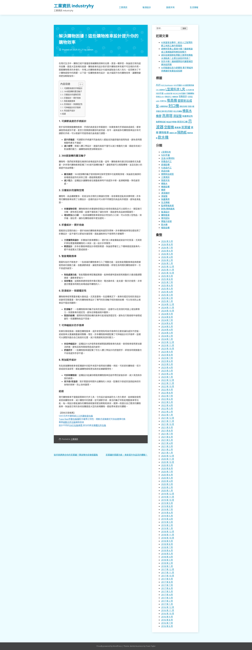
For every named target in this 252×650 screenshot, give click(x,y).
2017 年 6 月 (167, 588)
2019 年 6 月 (167, 512)
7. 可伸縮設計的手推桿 (71, 107)
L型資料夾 (173, 89)
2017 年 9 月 (167, 578)
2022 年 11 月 (167, 383)
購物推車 (164, 132)
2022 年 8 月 (167, 392)
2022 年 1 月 (167, 414)
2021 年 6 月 (167, 436)
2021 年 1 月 (167, 452)
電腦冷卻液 (166, 221)
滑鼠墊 (177, 116)
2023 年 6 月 (167, 361)
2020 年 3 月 (167, 484)
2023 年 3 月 (167, 370)
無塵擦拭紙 (161, 121)
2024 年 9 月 (167, 313)
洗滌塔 (167, 115)
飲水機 (163, 137)
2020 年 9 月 (167, 465)
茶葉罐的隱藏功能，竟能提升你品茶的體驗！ (127, 454)
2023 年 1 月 (167, 377)
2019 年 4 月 (167, 519)
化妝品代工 (166, 167)
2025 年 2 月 (167, 298)
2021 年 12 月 (167, 418)
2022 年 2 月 (167, 411)
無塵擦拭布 (187, 116)
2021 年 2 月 (167, 449)
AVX (158, 85)
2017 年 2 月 (167, 601)
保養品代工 (168, 97)
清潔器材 (165, 193)
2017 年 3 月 (167, 597)
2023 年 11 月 (167, 345)
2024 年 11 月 (167, 307)
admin (90, 49)
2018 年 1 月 (167, 566)
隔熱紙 (182, 132)
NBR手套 (160, 93)
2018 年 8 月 (167, 544)
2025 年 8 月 (167, 279)
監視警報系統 (167, 205)
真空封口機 (182, 121)
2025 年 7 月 (167, 282)
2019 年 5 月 (167, 515)
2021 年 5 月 (167, 440)
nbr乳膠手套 (190, 90)
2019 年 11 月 (167, 496)
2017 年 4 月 (167, 594)
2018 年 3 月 (167, 560)
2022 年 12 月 (167, 380)
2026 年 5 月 (167, 254)
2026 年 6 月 (167, 250)
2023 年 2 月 (167, 373)
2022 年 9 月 (167, 389)
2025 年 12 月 (167, 266)
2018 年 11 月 (167, 534)
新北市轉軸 (177, 111)
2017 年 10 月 (167, 575)
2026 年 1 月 (167, 263)
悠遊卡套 (191, 106)
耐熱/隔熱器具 (168, 208)
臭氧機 (177, 127)
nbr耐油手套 (168, 93)
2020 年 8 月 (167, 468)
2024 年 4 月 (167, 329)
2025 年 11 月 (167, 269)
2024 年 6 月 (167, 323)
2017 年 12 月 (167, 569)
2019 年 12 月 (167, 493)
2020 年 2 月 (167, 487)
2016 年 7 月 (167, 623)
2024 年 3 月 (167, 332)
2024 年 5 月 (167, 326)
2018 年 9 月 (167, 541)
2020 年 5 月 (167, 477)
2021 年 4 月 (167, 443)
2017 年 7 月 (167, 585)
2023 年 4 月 (167, 367)
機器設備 (165, 186)
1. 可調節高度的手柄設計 (72, 88)
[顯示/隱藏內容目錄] (79, 84)
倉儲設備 (165, 164)
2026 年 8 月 (167, 244)
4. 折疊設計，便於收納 (71, 98)
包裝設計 (183, 96)
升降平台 (163, 101)
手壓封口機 (160, 111)
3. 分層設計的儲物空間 (71, 94)
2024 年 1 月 (167, 339)
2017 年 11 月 (167, 572)
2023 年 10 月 (167, 348)
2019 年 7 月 (167, 509)
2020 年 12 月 (167, 455)
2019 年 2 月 (167, 525)
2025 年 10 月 (167, 272)
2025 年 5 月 (167, 288)
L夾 (182, 89)
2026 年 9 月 (167, 241)
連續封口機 (173, 133)
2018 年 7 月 (167, 547)
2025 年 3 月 (167, 295)
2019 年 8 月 (167, 506)
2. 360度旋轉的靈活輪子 (72, 91)
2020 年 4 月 (167, 481)
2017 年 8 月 (167, 582)
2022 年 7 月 (167, 395)
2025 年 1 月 (167, 301)
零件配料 (165, 218)
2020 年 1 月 (167, 490)
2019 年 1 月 (167, 528)
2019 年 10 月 (167, 500)
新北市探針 (168, 111)
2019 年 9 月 (167, 503)
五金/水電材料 (168, 158)
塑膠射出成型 (167, 174)
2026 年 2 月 (167, 260)
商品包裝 (165, 170)
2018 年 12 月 (167, 531)
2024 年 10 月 (167, 310)
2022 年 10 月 (167, 386)
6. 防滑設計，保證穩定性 (72, 104)
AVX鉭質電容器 (188, 85)
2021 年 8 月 (167, 430)
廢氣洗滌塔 (183, 106)
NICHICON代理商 (179, 93)
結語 (64, 114)
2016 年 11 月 (167, 610)
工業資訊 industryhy (74, 6)
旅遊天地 (170, 7)
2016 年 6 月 (167, 626)
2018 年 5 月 (167, 553)
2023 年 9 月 (167, 351)
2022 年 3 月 (167, 408)
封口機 (173, 105)
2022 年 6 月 (167, 399)
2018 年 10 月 (167, 537)
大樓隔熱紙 (163, 106)
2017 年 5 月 (167, 591)
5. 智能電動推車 (68, 101)
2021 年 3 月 (167, 446)
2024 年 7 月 (167, 320)
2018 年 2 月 (167, 563)
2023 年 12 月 (167, 342)
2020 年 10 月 (167, 462)
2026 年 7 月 (167, 247)
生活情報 (194, 7)
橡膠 (158, 116)
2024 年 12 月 (167, 304)
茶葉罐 (185, 127)
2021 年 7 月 (167, 433)
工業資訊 (123, 7)
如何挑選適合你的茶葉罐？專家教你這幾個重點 (76, 454)
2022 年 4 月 (167, 405)
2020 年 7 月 (167, 471)
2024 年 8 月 (167, 317)
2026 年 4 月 (167, 257)
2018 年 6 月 (167, 550)
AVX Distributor (167, 85)
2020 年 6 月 (167, 474)
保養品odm (160, 97)
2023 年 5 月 (167, 364)
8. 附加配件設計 (68, 110)
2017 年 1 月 (167, 604)
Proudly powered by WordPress (109, 646)
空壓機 (169, 127)
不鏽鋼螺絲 (190, 93)
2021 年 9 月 (167, 427)
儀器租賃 (175, 97)
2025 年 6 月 (167, 285)
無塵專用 (165, 199)
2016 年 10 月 (167, 613)
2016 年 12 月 (167, 607)
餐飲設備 (165, 227)
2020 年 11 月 (167, 459)
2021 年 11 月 (167, 421)
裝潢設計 (147, 7)
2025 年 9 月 (167, 276)
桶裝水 (187, 111)
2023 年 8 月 (167, 354)
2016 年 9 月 (167, 616)
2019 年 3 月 (167, 522)
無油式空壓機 (171, 122)
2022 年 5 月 (167, 402)
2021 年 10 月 (167, 424)
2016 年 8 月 (167, 619)
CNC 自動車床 (160, 90)
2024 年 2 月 (167, 336)
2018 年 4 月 (167, 556)
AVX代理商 (178, 85)
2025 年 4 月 (167, 291)
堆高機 (172, 100)
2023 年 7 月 (167, 358)
